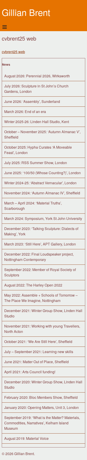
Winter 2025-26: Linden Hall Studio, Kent (36, 121)
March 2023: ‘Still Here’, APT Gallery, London (40, 244)
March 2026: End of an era (25, 111)
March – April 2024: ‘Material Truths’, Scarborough (33, 205)
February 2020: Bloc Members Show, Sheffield (41, 397)
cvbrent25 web (13, 51)
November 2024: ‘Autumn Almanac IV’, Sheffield (42, 192)
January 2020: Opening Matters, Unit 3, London (41, 407)
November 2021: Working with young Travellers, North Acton (42, 328)
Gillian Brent (26, 12)
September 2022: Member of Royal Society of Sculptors (40, 272)
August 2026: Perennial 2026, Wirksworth (37, 75)
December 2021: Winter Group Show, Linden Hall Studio (43, 313)
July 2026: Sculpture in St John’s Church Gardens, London (36, 88)
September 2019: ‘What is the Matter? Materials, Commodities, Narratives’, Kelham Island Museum (42, 423)
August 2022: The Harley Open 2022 (33, 285)
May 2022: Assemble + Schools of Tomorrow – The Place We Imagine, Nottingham (41, 298)
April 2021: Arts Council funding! (29, 371)
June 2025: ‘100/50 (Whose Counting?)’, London (42, 172)
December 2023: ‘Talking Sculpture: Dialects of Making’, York (41, 231)
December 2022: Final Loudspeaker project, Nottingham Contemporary (39, 257)
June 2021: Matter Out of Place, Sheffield (36, 361)
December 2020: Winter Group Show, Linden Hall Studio (43, 384)
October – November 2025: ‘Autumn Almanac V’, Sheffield (42, 134)
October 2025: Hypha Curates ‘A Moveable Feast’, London (38, 150)
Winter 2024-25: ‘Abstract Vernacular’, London (40, 182)
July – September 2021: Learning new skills (38, 351)
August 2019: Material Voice (26, 438)
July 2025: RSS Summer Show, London (35, 162)
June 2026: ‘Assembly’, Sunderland (32, 101)
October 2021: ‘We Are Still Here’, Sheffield (38, 341)
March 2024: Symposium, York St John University (43, 218)
